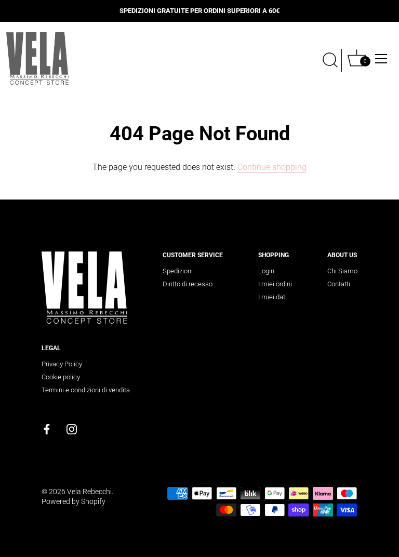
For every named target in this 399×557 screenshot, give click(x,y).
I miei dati (272, 297)
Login (266, 271)
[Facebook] (47, 428)
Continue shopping (272, 167)
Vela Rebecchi (89, 491)
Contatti (338, 284)
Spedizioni (178, 271)
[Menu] (381, 58)
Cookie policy (61, 377)
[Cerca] (330, 60)
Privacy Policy (62, 364)
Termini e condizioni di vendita (86, 390)
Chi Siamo (342, 271)
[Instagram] (71, 428)
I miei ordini (275, 284)
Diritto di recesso (187, 284)
